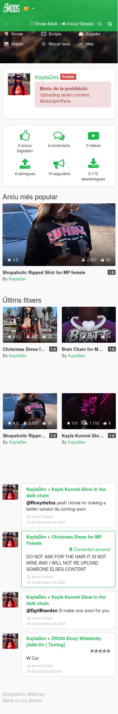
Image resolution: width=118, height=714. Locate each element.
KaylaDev (47, 77)
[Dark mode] (100, 23)
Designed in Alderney (24, 694)
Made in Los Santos (22, 700)
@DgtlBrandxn (42, 610)
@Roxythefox (41, 502)
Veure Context (42, 516)
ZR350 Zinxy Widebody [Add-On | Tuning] (63, 641)
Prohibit (68, 76)
